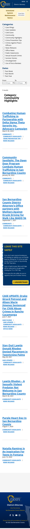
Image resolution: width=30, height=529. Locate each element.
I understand (20, 282)
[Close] (28, 10)
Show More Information (21, 14)
